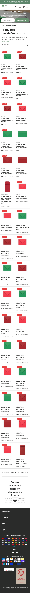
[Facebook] (13, 553)
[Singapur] (26, 544)
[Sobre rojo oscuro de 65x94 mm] (22, 56)
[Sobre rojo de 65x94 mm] (7, 82)
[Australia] (6, 538)
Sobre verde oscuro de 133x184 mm (5, 279)
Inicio (3, 25)
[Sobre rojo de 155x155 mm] (22, 424)
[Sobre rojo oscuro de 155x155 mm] (22, 398)
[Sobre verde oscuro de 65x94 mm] (7, 56)
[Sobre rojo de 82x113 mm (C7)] (22, 108)
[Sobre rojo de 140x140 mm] (7, 372)
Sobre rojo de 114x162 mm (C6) (21, 197)
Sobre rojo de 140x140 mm (6, 382)
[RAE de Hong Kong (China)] (19, 544)
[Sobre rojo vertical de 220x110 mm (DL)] (22, 450)
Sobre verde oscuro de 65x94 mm (7, 68)
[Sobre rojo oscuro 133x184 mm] (22, 268)
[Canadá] (16, 538)
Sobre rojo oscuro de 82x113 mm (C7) (7, 120)
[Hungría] (6, 542)
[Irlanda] (13, 542)
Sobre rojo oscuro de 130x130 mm (5, 331)
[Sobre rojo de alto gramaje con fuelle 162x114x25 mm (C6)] (7, 187)
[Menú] (27, 7)
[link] (6, 472)
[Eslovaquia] (6, 540)
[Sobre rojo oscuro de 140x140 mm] (22, 346)
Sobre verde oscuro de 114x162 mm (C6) (6, 146)
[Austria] (9, 538)
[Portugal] (16, 544)
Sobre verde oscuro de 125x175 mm (22, 227)
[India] (9, 542)
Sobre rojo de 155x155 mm (21, 434)
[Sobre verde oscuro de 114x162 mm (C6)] (7, 134)
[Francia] (26, 540)
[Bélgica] (13, 538)
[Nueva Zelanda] (6, 544)
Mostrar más (5, 41)
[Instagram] (15, 553)
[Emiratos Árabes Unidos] (3, 540)
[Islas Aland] (16, 542)
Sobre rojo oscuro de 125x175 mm (5, 253)
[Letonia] (23, 542)
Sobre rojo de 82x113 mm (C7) (21, 119)
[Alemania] (3, 538)
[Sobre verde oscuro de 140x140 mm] (7, 346)
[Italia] (19, 542)
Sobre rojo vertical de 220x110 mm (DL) (21, 461)
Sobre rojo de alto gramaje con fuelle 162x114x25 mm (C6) (6, 200)
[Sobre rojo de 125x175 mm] (22, 242)
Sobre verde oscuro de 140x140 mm (5, 357)
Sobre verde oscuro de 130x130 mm (20, 305)
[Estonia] (19, 540)
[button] (24, 7)
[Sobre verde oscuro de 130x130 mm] (22, 294)
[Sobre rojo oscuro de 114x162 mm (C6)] (7, 160)
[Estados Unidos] (16, 540)
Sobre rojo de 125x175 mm (21, 252)
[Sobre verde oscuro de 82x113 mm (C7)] (22, 82)
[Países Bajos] (9, 544)
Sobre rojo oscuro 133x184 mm (21, 279)
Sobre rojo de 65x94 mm (6, 93)
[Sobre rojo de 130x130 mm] (22, 320)
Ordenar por (5, 44)
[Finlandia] (23, 540)
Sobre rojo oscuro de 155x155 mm (20, 409)
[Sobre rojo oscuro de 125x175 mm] (7, 242)
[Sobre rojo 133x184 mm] (7, 294)
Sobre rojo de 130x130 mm (21, 330)
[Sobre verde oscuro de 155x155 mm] (22, 372)
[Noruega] (3, 544)
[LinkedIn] (17, 553)
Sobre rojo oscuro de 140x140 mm (20, 357)
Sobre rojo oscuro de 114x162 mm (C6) (6, 172)
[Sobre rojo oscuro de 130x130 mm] (7, 320)
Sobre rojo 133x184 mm (5, 304)
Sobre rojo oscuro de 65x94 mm (22, 68)
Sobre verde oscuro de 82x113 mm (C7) (22, 94)
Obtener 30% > (22, 20)
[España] (13, 540)
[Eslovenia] (9, 540)
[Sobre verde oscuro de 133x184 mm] (7, 268)
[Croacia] (23, 538)
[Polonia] (13, 544)
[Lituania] (26, 542)
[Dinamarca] (26, 538)
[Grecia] (3, 542)
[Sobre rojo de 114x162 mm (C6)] (22, 187)
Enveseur (14, 589)
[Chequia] (19, 538)
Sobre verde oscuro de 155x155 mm (20, 383)
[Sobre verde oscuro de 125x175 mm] (22, 216)
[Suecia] (14, 546)
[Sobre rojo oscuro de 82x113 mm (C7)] (7, 108)
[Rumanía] (23, 544)
